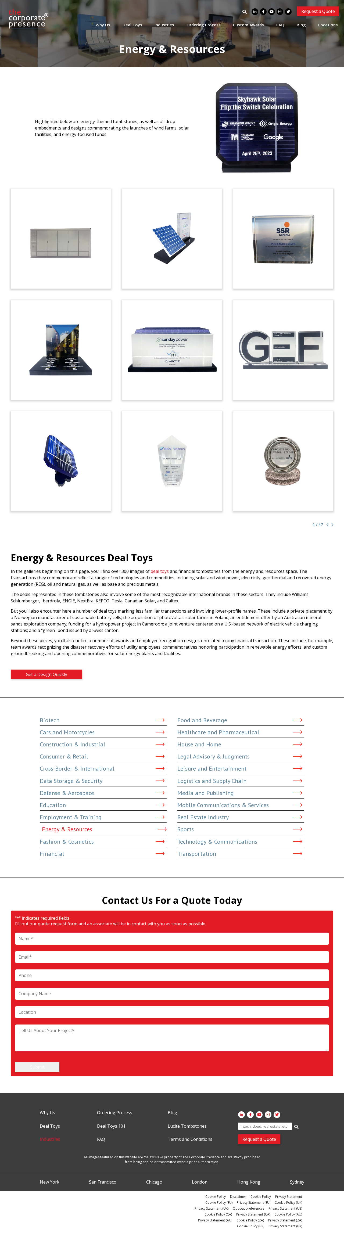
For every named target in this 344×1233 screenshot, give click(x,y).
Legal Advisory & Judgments (213, 756)
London (199, 1182)
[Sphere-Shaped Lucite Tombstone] (283, 461)
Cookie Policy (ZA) (250, 1220)
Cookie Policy (215, 1196)
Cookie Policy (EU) (218, 1202)
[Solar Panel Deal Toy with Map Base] (61, 461)
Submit (37, 1067)
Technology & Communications (217, 841)
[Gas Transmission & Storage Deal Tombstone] (61, 350)
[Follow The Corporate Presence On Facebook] (263, 11)
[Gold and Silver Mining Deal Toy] (283, 239)
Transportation (196, 853)
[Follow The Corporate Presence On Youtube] (271, 11)
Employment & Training (71, 817)
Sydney (297, 1182)
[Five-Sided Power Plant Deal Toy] (172, 461)
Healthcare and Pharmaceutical (218, 732)
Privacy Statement (288, 1196)
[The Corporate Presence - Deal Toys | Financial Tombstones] (29, 18)
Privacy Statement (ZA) (285, 1220)
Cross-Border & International (77, 768)
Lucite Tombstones (187, 1126)
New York (49, 1182)
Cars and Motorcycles (67, 732)
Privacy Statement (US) (285, 1208)
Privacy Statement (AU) (215, 1220)
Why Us (103, 24)
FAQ (280, 24)
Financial (52, 853)
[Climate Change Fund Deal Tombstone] (283, 350)
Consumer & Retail (64, 756)
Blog (301, 24)
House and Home (199, 744)
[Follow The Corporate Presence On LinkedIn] (255, 11)
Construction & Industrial (72, 744)
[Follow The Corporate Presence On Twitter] (288, 11)
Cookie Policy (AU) (288, 1214)
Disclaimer (238, 1196)
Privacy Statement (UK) (211, 1208)
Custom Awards (248, 24)
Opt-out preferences (248, 1208)
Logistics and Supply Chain (211, 781)
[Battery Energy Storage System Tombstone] (61, 239)
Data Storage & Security (71, 781)
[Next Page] (331, 524)
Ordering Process (204, 24)
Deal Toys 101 (111, 1126)
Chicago (154, 1182)
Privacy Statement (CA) (253, 1214)
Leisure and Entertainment (211, 768)
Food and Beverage (202, 720)
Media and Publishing (205, 793)
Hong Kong (248, 1182)
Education (53, 805)
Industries (164, 24)
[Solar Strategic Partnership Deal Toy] (172, 350)
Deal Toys (132, 24)
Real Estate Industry (203, 817)
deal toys (160, 571)
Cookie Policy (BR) (250, 1226)
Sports (185, 829)
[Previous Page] (327, 524)
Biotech (49, 720)
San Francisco (102, 1182)
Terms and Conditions (190, 1139)
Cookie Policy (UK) (288, 1202)
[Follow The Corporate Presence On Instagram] (280, 11)
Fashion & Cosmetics (67, 841)
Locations (328, 24)
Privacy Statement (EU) (253, 1202)
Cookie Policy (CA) (218, 1214)
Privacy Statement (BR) (285, 1226)
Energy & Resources (67, 829)
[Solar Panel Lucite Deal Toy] (172, 239)
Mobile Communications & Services (223, 805)
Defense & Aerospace (67, 793)
